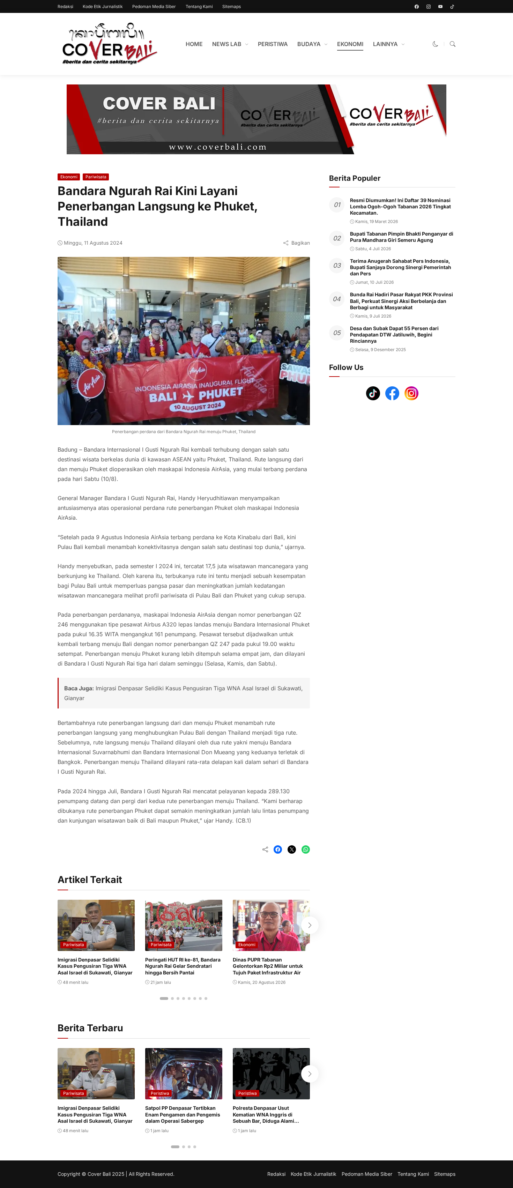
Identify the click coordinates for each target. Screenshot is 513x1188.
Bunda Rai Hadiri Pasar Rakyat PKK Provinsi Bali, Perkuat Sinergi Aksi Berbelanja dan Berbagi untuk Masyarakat (401, 301)
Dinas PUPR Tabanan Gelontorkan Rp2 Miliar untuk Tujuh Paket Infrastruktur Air (268, 966)
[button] (435, 43)
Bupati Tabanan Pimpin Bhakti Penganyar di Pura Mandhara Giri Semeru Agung (401, 237)
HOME (194, 43)
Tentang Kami (199, 6)
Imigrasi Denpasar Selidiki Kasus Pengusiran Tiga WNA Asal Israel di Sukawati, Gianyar (95, 966)
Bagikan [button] (300, 243)
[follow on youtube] (440, 6)
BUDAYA (309, 43)
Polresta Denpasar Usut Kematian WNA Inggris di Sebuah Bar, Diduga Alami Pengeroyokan (263, 1117)
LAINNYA (385, 43)
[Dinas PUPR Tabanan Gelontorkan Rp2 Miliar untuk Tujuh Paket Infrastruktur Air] (271, 946)
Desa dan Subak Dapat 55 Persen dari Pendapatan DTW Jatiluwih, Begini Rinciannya (394, 334)
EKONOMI (350, 43)
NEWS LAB (226, 43)
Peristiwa (160, 1093)
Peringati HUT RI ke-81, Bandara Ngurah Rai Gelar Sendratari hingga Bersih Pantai (183, 966)
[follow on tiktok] (452, 6)
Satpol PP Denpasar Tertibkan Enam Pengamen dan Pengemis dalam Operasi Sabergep (182, 1114)
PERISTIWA (273, 43)
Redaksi (65, 6)
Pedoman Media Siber (154, 6)
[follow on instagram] (428, 6)
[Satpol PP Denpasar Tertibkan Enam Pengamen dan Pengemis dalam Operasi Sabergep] (183, 1094)
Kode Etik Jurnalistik (103, 6)
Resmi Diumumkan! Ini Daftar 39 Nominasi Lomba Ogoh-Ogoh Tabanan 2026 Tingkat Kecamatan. (400, 206)
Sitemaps (231, 6)
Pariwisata (96, 176)
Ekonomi (68, 176)
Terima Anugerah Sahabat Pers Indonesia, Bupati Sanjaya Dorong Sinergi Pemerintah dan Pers (400, 267)
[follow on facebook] (417, 6)
